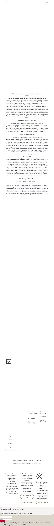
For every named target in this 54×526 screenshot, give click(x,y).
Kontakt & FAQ (27, 496)
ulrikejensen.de (31, 181)
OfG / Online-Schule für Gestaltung (39, 335)
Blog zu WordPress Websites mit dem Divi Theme (24, 278)
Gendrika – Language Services (35, 137)
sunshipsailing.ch (34, 158)
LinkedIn (38, 216)
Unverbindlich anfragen (16, 81)
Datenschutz (25, 463)
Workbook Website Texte (33, 97)
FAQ (14, 463)
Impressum (18, 463)
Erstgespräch (27, 502)
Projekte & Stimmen (14, 237)
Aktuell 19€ (41, 502)
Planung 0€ (11, 493)
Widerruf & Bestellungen (35, 463)
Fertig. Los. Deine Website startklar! (34, 123)
